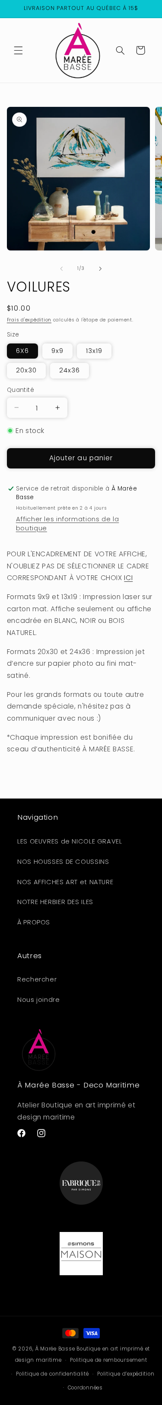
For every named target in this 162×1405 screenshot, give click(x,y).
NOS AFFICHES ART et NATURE (65, 882)
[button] (18, 50)
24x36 (69, 370)
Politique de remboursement (108, 1360)
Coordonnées (85, 1387)
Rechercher (37, 979)
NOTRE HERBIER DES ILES (55, 902)
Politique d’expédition (125, 1373)
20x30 (26, 370)
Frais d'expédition (29, 320)
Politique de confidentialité (52, 1373)
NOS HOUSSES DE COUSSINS (63, 861)
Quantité (20, 390)
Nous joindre (38, 999)
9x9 (57, 350)
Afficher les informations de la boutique (67, 523)
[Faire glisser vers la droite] (100, 268)
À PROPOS (33, 922)
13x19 (94, 350)
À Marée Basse (55, 1348)
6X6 (22, 350)
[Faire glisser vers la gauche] (61, 268)
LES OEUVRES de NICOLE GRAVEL (69, 841)
